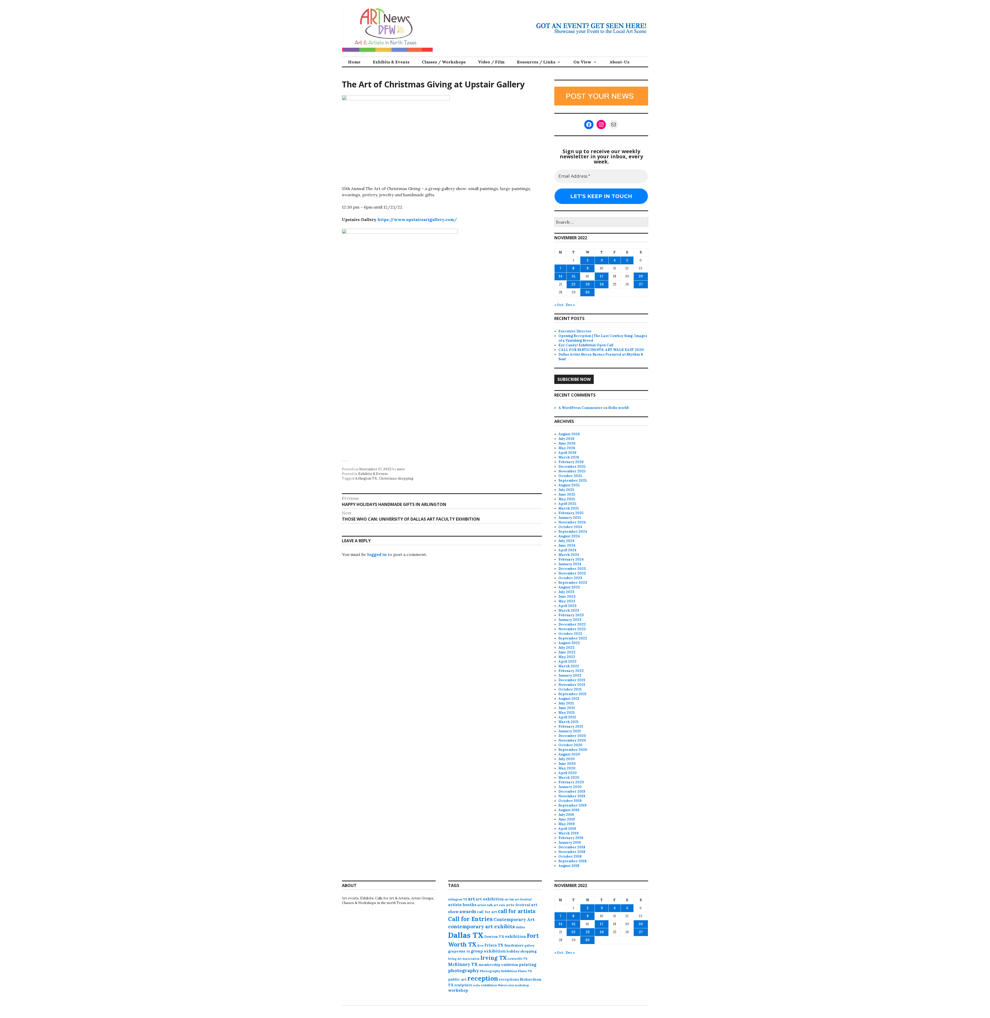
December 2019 (571, 791)
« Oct (558, 305)
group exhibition (488, 951)
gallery (529, 945)
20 (641, 276)
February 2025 (570, 513)
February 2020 (571, 782)
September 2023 (572, 582)
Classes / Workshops (444, 61)
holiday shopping (522, 951)
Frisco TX (494, 945)
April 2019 (567, 828)
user (401, 469)
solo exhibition (485, 985)
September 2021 (572, 694)
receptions (509, 979)
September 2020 (572, 750)
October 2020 (570, 745)
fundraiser (514, 945)
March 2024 (568, 555)
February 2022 (571, 671)
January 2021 (569, 731)
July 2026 (566, 439)
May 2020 (566, 768)
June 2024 (566, 545)
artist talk (485, 905)
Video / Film (491, 61)
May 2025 (566, 499)
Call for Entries (470, 919)
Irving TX (493, 957)
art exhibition (490, 899)
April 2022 (567, 661)
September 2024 (572, 531)
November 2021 (571, 685)
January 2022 (569, 675)
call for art (487, 911)
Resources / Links (536, 61)
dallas (520, 927)
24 (602, 284)
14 (560, 276)
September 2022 (572, 638)
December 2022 (572, 624)
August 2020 (569, 754)
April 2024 (567, 550)
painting (527, 964)
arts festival (518, 904)
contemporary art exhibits (481, 926)
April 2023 (567, 606)
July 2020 (566, 759)
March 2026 (568, 457)
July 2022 (566, 647)
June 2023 (566, 596)
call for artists (516, 911)
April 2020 (567, 773)
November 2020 (572, 740)
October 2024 (570, 527)
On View (582, 61)
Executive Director (574, 331)
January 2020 (570, 787)
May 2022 (566, 657)
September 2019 (572, 805)
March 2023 (568, 610)
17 (601, 276)
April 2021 (567, 717)
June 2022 (566, 652)
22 (573, 284)
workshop (458, 990)
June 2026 (566, 443)
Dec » (570, 305)
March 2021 (568, 722)
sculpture (463, 985)
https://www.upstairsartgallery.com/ (417, 219)
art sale (499, 905)
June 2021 (566, 708)
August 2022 (569, 643)
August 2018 (568, 866)
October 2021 (570, 689)
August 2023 (569, 587)
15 (573, 276)
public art (457, 979)
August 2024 (569, 536)
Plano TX (525, 971)
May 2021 (566, 712)
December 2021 (571, 680)
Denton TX (494, 936)
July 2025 (566, 490)
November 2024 (572, 522)
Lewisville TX (517, 958)
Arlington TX (366, 478)
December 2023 (572, 569)
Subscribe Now (574, 379)
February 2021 (570, 726)
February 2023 (571, 615)
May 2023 (566, 601)
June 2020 (567, 763)
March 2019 (568, 833)
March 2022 (568, 666)
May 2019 (566, 824)
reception (482, 978)
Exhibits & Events (391, 61)
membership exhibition (498, 965)
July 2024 (566, 541)
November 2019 (571, 796)
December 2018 (571, 847)
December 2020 (572, 736)
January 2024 (569, 564)
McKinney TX (463, 964)
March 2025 (568, 508)
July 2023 (566, 592)
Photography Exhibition (498, 971)
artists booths (462, 904)
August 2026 (569, 434)
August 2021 (568, 698)
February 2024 (571, 559)
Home (354, 61)
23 (587, 284)
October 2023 (570, 578)
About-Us (619, 61)
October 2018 (570, 856)
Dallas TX (465, 935)
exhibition (515, 936)
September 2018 (572, 861)
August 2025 (569, 485)
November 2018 (571, 852)
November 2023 (572, 573)
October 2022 (570, 633)
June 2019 (566, 819)
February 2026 (571, 462)
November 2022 (572, 629)
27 (641, 284)
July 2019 (566, 814)
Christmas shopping (396, 478)
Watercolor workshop (513, 985)
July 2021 (566, 703)
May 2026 (566, 448)
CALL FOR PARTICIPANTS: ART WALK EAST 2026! (601, 350)
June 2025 (566, 494)
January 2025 (569, 517)
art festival (523, 899)
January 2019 (569, 842)
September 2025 (572, 480)
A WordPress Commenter (580, 408)
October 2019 (570, 801)
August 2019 (568, 810)
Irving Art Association (464, 958)
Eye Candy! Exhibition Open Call (585, 345)
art (471, 899)
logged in (377, 554)
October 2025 (570, 476)
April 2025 (567, 504)
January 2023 (569, 620)
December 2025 (571, 466)
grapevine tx (459, 951)
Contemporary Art (514, 919)
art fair (509, 899)
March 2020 (568, 777)
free (480, 945)
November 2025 (571, 471)
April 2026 (567, 452)
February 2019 (570, 838)
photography (463, 970)
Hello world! (618, 408)
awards (467, 911)
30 (587, 292)
